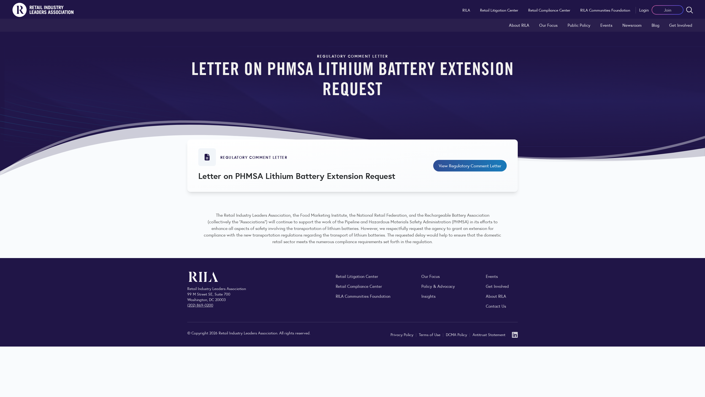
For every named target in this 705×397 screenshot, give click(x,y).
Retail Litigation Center (499, 10)
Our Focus (548, 25)
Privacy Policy (402, 334)
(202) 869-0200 (200, 305)
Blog (655, 25)
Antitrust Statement (489, 334)
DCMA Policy (457, 334)
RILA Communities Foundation (605, 10)
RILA (466, 10)
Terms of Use (430, 334)
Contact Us (496, 306)
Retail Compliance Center (549, 10)
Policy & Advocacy (438, 286)
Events (606, 25)
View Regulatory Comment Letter (470, 165)
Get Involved (680, 25)
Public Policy (579, 25)
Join (667, 10)
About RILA (519, 25)
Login (644, 10)
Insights (428, 296)
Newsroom (632, 25)
